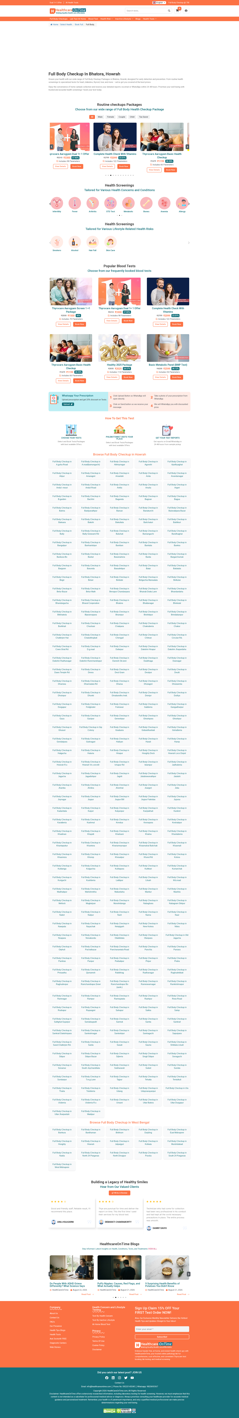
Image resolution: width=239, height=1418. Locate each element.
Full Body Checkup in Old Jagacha (177, 936)
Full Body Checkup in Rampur (90, 997)
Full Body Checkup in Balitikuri (177, 520)
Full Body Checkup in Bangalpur (62, 543)
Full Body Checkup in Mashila (177, 890)
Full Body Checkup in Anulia (148, 486)
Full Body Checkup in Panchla (148, 948)
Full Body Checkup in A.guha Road (62, 463)
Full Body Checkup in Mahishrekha (90, 890)
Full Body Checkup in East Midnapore (177, 1131)
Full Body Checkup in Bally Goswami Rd (90, 532)
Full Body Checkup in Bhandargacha (62, 601)
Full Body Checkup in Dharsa (119, 682)
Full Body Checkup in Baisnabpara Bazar (177, 509)
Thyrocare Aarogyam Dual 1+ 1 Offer (120, 308)
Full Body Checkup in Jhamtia (62, 786)
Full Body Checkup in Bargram (62, 567)
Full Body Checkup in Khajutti (90, 832)
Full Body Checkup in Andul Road (90, 486)
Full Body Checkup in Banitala (148, 543)
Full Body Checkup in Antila (119, 486)
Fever (57, 211)
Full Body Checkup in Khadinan (62, 832)
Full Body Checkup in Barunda (90, 567)
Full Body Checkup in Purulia (148, 1154)
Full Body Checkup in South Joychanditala (90, 1066)
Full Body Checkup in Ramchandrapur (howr (91, 982)
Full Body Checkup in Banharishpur (90, 543)
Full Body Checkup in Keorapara (148, 821)
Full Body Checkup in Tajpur (119, 1078)
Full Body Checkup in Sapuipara (177, 1031)
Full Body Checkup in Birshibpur (148, 613)
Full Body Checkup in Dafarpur (119, 647)
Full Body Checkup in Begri (62, 578)
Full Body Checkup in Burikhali (62, 624)
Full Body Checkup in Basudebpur (119, 567)
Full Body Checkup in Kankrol (177, 809)
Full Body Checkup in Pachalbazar (90, 948)
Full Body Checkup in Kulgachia (90, 867)
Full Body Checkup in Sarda (90, 1043)
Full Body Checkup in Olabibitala (119, 936)
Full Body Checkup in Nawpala (62, 925)
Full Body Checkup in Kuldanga (62, 867)
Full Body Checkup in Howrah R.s (62, 763)
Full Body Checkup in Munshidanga (119, 901)
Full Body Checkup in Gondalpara (62, 740)
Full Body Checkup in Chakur (177, 624)
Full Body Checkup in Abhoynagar (119, 463)
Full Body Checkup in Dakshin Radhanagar (62, 659)
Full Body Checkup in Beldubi (119, 578)
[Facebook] (107, 1378)
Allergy (164, 211)
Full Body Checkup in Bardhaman (90, 1131)
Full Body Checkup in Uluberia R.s (90, 1101)
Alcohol (74, 250)
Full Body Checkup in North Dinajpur (119, 1154)
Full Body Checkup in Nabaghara (148, 901)
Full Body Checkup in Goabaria (119, 728)
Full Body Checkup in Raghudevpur (62, 982)
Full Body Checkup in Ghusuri (62, 728)
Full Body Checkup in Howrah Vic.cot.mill (90, 763)
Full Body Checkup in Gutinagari (90, 740)
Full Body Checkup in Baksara (62, 520)
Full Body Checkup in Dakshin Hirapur (148, 647)
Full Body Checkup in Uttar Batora (148, 1101)
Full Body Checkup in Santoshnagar (90, 1031)
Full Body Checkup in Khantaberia (177, 832)
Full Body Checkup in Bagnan (148, 497)
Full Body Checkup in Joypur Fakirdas (148, 798)
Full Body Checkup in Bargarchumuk (177, 555)
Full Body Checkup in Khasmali (177, 844)
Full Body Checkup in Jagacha (62, 774)
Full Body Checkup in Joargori (148, 786)
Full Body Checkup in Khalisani (119, 832)
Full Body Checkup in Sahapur (119, 1008)
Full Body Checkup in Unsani (119, 1101)
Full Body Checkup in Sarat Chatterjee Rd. (62, 1043)
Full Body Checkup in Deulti (177, 670)
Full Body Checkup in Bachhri (90, 497)
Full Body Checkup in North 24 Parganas (90, 1154)
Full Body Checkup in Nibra (177, 925)
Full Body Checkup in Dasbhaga (148, 659)
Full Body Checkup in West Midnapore (62, 1165)
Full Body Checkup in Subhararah (119, 1066)
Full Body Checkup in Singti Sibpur (148, 1055)
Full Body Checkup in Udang (119, 1089)
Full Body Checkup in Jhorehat (119, 786)
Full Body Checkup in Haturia (90, 751)
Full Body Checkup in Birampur (119, 613)
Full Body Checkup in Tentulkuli (177, 1078)
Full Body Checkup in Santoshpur (119, 1031)
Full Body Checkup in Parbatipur (119, 959)
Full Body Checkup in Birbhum (119, 1131)
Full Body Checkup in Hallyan (119, 740)
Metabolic (110, 211)
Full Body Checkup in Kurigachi (62, 878)
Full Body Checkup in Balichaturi (148, 520)
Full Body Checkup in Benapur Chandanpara (119, 590)
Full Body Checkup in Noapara (62, 936)
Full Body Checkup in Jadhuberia (177, 763)
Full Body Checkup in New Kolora (148, 925)
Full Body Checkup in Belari (90, 578)
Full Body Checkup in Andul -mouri (62, 486)
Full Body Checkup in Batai (148, 567)
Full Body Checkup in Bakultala (119, 520)
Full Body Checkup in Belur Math (90, 590)
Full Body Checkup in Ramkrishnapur (177, 982)
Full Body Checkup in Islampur (148, 763)
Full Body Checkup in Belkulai (177, 578)
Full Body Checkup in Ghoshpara (148, 717)
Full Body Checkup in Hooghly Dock (148, 751)
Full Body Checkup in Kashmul (90, 821)
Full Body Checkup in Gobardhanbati (148, 728)
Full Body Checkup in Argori (177, 486)
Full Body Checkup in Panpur (90, 959)
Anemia (146, 211)
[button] (51, 146)
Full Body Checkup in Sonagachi (177, 1055)
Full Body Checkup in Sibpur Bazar (90, 1055)
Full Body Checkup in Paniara (177, 948)
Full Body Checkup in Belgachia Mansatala (148, 578)
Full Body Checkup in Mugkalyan (90, 901)
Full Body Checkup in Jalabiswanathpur (148, 774)
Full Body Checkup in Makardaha (119, 890)
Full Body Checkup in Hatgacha (62, 751)
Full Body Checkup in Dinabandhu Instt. (119, 694)
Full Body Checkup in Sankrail (177, 1020)
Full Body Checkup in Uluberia (62, 1101)
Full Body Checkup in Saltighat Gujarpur (62, 1020)
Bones (128, 211)
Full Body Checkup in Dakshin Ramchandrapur (91, 659)
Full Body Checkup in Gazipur (90, 717)
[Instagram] (119, 1378)
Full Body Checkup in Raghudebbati (177, 971)
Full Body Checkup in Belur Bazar (62, 590)
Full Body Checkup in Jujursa (177, 798)
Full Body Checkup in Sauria (148, 1043)
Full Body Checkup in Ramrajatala (119, 997)
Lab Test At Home (78, 19)
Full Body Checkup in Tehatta (148, 1078)
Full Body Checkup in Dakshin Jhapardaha (177, 647)
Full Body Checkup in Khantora (90, 844)
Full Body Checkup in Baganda (119, 497)
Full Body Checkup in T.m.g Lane (90, 1078)
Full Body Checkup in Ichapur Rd (119, 763)
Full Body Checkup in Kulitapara (119, 867)
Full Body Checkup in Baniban (119, 543)
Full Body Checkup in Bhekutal (177, 601)
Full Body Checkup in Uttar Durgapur (177, 1101)
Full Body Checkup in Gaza (62, 717)
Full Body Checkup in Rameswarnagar (148, 982)
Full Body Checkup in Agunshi (148, 463)
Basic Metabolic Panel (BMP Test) (168, 364)
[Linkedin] (113, 1378)
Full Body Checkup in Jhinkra (90, 786)
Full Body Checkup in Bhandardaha (177, 590)
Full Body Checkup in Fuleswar (119, 705)
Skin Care (110, 250)
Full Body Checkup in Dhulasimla (177, 682)
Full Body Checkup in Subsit (148, 1066)
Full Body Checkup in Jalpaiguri (119, 1142)
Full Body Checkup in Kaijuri (90, 809)
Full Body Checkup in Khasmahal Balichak (148, 844)
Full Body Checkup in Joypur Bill (119, 798)
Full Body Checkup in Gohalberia (177, 728)
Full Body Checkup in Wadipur (90, 1112)
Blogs (138, 19)
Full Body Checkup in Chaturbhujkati (90, 636)
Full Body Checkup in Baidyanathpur (90, 509)
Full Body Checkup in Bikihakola (62, 613)
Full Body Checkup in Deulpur (148, 670)
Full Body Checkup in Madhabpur (62, 890)
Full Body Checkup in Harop (177, 740)
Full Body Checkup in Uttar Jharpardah (62, 1112)
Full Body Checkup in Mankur (148, 890)
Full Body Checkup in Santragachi (148, 1031)
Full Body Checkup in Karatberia (62, 821)
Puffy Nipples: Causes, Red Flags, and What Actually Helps (71, 1284)
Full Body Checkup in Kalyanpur (119, 809)
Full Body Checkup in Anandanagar (177, 474)
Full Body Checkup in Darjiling (148, 1131)
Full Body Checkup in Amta (148, 474)
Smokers (57, 250)
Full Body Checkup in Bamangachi (148, 532)
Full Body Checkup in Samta (148, 1020)
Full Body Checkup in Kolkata (148, 1142)
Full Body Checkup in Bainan (119, 509)
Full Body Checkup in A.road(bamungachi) (90, 463)
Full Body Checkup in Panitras (62, 959)
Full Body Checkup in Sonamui (62, 1066)
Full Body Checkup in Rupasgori (90, 1008)
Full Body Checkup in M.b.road (177, 878)
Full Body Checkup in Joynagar (62, 798)
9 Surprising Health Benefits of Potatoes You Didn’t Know (114, 1284)
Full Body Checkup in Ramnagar (62, 997)
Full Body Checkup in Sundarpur (62, 1078)
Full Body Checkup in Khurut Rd (148, 855)
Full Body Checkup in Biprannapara (90, 613)
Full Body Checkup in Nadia (62, 1154)
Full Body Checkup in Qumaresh (90, 971)
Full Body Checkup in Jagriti (119, 774)
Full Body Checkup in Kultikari (148, 867)
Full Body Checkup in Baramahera (119, 555)
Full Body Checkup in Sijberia (119, 1055)
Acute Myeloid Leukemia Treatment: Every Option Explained (165, 1284)
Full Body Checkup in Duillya (177, 694)
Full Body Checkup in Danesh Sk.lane (119, 659)
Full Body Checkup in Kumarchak (177, 867)
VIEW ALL (152, 1249)
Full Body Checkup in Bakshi (90, 520)
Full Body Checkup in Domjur (148, 694)
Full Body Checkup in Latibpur (119, 878)
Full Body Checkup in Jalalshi (177, 774)
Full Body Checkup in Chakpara (119, 624)
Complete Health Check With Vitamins (72, 153)
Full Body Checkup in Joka (177, 786)
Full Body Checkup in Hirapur (119, 751)
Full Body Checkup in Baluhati (119, 532)
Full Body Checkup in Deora (90, 670)
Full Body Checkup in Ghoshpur (177, 717)
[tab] (92, 117)
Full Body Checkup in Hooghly (62, 1142)
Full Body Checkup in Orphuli (62, 948)
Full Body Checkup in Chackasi (90, 624)
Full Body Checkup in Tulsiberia (90, 1089)
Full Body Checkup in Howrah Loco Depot (177, 751)
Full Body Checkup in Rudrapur (62, 1008)
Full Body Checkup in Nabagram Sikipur (177, 901)
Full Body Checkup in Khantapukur (62, 844)
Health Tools (148, 19)
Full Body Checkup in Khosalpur (119, 855)
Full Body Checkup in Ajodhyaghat (177, 463)
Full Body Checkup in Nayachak (90, 925)
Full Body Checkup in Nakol (62, 913)
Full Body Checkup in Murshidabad (177, 1142)
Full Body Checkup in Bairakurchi (148, 509)
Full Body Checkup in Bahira (62, 509)
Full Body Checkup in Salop (177, 1008)
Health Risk (105, 19)
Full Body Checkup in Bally (62, 532)
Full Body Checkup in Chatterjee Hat (62, 636)
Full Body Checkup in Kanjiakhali (148, 809)
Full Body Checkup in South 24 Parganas (177, 1154)
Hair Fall (92, 250)
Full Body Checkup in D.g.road (90, 647)
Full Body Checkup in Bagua (177, 497)
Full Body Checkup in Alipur (62, 474)
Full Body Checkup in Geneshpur (119, 717)
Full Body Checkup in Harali (148, 740)
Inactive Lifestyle (123, 19)
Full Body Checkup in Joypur (90, 798)
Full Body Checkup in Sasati (119, 1043)
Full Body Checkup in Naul (177, 913)
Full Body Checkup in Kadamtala (62, 809)
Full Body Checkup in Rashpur (148, 997)
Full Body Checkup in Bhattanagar (148, 601)
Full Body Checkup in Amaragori (90, 474)
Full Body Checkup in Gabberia (148, 705)
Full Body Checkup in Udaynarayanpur (148, 1089)
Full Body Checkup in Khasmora (62, 855)
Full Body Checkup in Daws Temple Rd (62, 670)
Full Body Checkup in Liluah (148, 878)
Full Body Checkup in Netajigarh (119, 925)
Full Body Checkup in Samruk (119, 1020)
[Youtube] (132, 1378)
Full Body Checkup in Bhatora (119, 601)
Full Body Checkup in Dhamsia (62, 682)
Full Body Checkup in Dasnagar (177, 659)
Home (55, 24)
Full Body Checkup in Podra (177, 959)
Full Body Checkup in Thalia (62, 1089)
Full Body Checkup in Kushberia (90, 878)
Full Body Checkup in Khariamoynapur (119, 844)
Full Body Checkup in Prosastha (62, 971)
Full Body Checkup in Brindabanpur (177, 613)
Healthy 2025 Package (119, 364)
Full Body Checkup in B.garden (62, 497)
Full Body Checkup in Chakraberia (148, 624)
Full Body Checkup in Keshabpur (177, 821)
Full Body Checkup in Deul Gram (119, 670)
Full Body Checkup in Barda (148, 555)
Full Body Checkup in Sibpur (62, 1055)
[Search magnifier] (169, 10)
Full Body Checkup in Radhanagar (148, 971)
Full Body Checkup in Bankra (177, 543)
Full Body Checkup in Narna (148, 913)
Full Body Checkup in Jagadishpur (90, 774)
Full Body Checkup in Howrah (90, 1142)
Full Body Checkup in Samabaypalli (90, 1020)
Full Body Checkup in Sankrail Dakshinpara (62, 1031)
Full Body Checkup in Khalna (148, 832)
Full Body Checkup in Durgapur (62, 705)
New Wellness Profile (166, 153)
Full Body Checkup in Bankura (62, 1131)
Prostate (182, 211)
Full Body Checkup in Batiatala (177, 567)
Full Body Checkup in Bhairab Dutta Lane (148, 590)
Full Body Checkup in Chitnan (148, 636)
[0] (177, 11)
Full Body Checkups (58, 19)
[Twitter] (126, 1378)
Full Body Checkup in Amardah (119, 474)
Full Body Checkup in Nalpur (90, 913)
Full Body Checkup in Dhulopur (62, 694)
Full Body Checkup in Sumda (177, 1066)
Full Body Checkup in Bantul (90, 555)
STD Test (92, 211)
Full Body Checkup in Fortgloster (90, 705)
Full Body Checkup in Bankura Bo (62, 555)
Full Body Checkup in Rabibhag (119, 971)
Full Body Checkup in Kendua (119, 821)
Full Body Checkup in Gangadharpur (177, 705)
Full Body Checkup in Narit (119, 913)
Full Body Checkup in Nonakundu (90, 936)
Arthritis (75, 211)
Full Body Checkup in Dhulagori (148, 682)
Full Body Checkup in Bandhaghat (177, 532)
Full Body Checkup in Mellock (62, 901)
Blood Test (93, 19)
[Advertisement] (119, 46)
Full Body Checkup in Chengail (119, 636)
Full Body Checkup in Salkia (148, 1008)
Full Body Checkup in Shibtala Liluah (177, 1043)
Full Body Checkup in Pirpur (148, 959)
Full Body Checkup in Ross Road (177, 997)
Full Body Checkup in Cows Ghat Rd (62, 647)
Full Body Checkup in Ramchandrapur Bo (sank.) (119, 984)
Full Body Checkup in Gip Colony (90, 728)
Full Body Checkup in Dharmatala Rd (90, 682)
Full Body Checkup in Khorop (90, 855)
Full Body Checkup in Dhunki (90, 694)
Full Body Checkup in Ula (177, 1088)
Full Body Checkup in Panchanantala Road (119, 948)
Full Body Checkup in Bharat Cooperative (90, 601)
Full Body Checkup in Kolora (177, 855)
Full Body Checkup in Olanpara (148, 936)
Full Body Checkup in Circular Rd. (177, 636)
